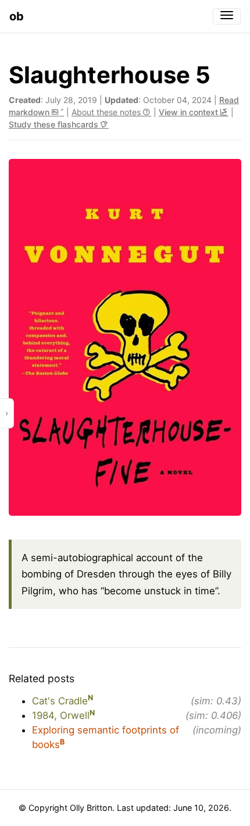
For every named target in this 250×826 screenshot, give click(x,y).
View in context (189, 112)
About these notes (107, 112)
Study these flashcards (55, 124)
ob (16, 16)
